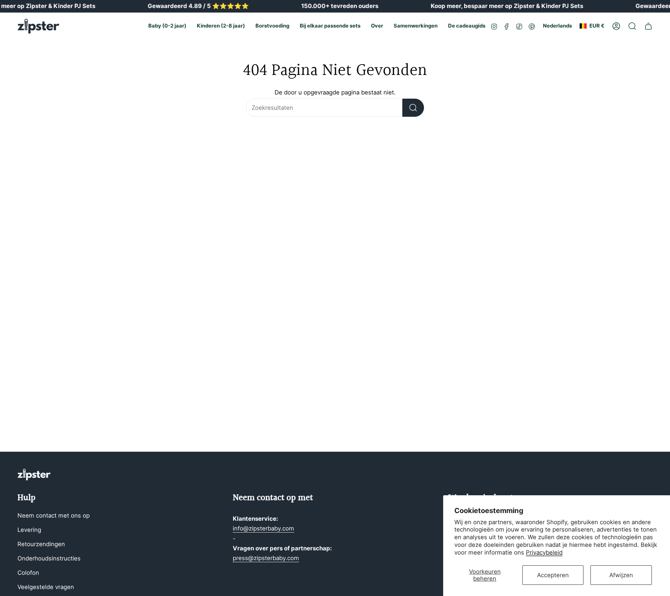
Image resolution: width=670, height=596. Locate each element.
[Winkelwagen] (648, 26)
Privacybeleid (544, 552)
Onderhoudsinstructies (49, 558)
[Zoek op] (413, 108)
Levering (29, 529)
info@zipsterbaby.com (263, 528)
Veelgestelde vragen (45, 586)
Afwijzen (621, 575)
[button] (167, 26)
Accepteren (553, 575)
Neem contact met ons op (53, 515)
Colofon (28, 572)
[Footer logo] (34, 474)
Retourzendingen (41, 544)
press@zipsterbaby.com (266, 558)
